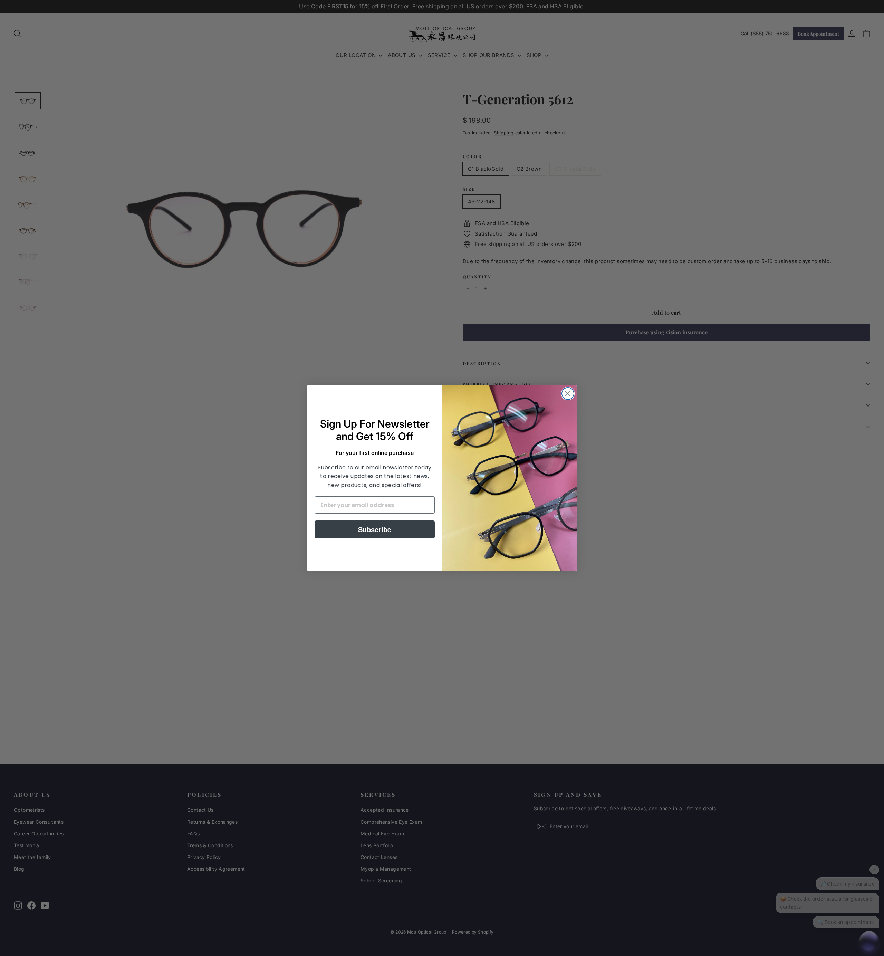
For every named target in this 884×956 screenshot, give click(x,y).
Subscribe (374, 529)
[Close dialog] (568, 394)
